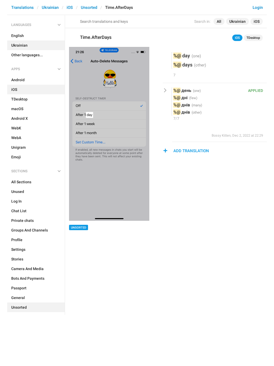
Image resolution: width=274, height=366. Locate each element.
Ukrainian (50, 7)
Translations (22, 7)
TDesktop (253, 38)
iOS (70, 7)
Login (258, 7)
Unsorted (89, 7)
